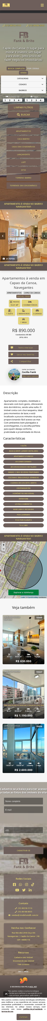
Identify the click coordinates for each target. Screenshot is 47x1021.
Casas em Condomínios (23, 146)
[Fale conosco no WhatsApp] (20, 884)
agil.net (33, 987)
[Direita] (44, 235)
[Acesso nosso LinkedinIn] (30, 890)
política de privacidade (32, 1009)
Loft (23, 162)
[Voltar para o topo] (6, 994)
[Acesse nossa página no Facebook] (14, 884)
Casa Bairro (23, 139)
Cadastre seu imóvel (23, 957)
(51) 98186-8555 (37, 25)
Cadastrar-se (23, 850)
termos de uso (7, 1011)
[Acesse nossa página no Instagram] (26, 884)
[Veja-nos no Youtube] (17, 890)
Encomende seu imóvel (23, 961)
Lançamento (23, 154)
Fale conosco (24, 964)
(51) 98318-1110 (13, 25)
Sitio (23, 170)
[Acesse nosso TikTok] (32, 884)
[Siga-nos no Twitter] (24, 890)
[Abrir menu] (42, 5)
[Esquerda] (2, 235)
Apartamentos (23, 131)
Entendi (23, 1017)
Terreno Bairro (23, 178)
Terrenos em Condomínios (23, 185)
